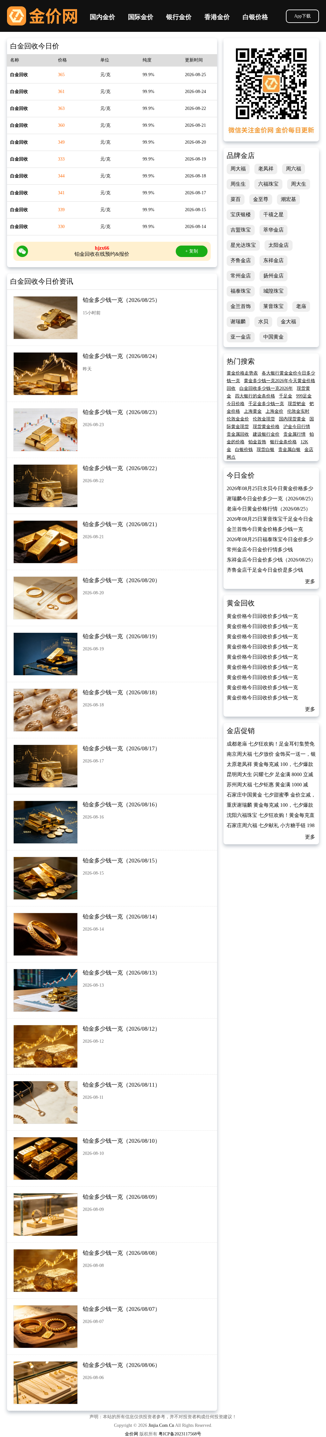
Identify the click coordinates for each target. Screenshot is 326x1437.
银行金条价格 (283, 442)
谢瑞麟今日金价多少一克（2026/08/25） (271, 498)
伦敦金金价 (238, 419)
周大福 (238, 168)
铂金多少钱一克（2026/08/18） (121, 692)
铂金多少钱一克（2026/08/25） (121, 300)
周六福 (293, 168)
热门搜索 (241, 361)
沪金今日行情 (296, 426)
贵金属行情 (294, 434)
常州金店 (240, 275)
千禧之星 (273, 214)
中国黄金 (273, 337)
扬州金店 (273, 275)
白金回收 (19, 74)
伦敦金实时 (298, 411)
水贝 (263, 321)
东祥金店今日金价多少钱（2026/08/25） (271, 559)
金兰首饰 (240, 306)
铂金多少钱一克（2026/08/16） (121, 804)
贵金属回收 (238, 434)
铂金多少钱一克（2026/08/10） (121, 1141)
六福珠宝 (268, 184)
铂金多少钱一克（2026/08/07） (121, 1309)
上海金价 (274, 411)
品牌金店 (241, 156)
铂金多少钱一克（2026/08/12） (121, 1029)
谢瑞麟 (238, 321)
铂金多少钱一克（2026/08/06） (121, 1365)
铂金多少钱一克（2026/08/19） (121, 636)
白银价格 (255, 16)
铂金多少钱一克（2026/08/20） (121, 580)
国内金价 (102, 16)
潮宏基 (288, 199)
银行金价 (179, 16)
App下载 (302, 16)
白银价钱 (244, 449)
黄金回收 (241, 603)
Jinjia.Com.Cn (161, 1425)
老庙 (301, 306)
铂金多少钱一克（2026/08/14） (121, 916)
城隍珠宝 (273, 291)
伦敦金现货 (264, 419)
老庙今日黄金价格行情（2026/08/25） (269, 508)
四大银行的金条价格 (255, 396)
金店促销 (241, 731)
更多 (310, 581)
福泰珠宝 (240, 291)
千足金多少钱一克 (266, 403)
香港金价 (217, 16)
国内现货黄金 (292, 419)
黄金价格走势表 (242, 373)
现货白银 (265, 449)
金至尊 (260, 199)
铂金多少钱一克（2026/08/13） (121, 972)
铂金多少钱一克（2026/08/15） (121, 860)
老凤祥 (265, 168)
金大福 (288, 321)
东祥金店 (273, 260)
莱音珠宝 (273, 306)
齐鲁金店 (240, 260)
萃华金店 (273, 229)
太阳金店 (278, 245)
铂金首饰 (257, 442)
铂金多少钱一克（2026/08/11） (121, 1085)
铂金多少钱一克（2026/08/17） (121, 748)
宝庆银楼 (240, 214)
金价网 (42, 15)
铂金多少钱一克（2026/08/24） (121, 356)
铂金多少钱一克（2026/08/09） (121, 1197)
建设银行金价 (266, 434)
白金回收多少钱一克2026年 (266, 388)
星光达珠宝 (243, 245)
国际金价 (140, 16)
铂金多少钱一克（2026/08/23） (121, 412)
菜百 (235, 199)
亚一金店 (240, 337)
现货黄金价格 (266, 426)
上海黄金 (253, 411)
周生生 (238, 184)
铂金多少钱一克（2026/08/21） (121, 524)
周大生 (298, 184)
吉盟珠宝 (240, 229)
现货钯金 (297, 403)
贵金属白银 (289, 449)
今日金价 (241, 475)
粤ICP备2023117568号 (180, 1434)
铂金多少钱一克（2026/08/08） (121, 1253)
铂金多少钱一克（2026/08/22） (121, 468)
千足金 (285, 396)
